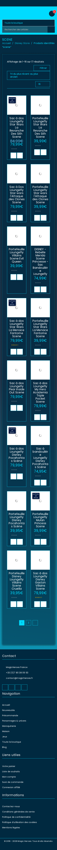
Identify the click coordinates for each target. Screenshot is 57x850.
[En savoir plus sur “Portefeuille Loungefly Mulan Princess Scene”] (37, 542)
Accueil (6, 43)
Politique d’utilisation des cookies (19, 822)
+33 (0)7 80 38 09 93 (17, 672)
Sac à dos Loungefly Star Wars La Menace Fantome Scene (16, 328)
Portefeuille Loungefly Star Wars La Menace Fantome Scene (40, 328)
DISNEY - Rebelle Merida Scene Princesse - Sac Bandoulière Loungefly (40, 261)
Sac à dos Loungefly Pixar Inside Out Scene (17, 387)
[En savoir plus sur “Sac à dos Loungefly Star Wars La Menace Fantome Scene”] (13, 352)
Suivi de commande (12, 782)
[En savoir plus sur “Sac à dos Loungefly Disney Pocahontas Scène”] (13, 476)
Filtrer (43, 68)
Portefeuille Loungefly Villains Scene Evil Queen (17, 255)
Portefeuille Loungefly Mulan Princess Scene (40, 520)
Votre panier (8, 766)
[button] (37, 152)
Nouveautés (8, 710)
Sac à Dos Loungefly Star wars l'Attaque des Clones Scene (17, 194)
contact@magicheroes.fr (19, 678)
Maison (6, 731)
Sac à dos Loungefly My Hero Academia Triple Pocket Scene (40, 392)
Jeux (4, 736)
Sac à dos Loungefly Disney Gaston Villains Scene (40, 581)
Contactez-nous (11, 806)
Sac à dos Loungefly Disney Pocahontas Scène (17, 455)
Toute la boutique (11, 741)
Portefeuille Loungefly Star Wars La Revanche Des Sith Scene (40, 127)
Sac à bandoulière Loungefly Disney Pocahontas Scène (40, 458)
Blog (4, 747)
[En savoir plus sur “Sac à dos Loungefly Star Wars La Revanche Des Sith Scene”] (13, 155)
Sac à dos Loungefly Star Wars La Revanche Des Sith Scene (17, 127)
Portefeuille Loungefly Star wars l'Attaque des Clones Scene (40, 194)
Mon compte (9, 776)
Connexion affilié (11, 787)
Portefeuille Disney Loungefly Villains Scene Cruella (17, 581)
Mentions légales (11, 827)
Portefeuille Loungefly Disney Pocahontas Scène (17, 520)
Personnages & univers (14, 720)
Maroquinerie (9, 726)
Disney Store (22, 43)
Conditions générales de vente (18, 811)
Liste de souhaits (11, 771)
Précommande (10, 715)
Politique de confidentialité (16, 817)
